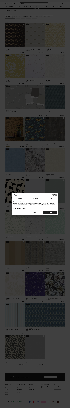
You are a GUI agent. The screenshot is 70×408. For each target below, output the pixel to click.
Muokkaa (34, 212)
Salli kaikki (50, 212)
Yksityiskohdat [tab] (35, 198)
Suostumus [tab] (20, 198)
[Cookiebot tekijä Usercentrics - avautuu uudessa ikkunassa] (52, 195)
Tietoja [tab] (50, 198)
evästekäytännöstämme (21, 208)
